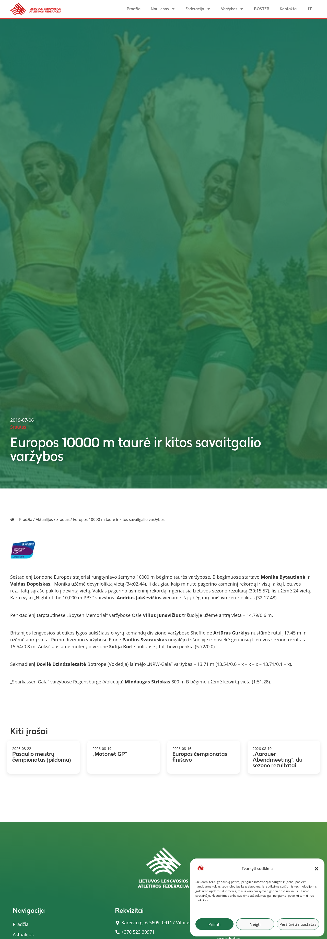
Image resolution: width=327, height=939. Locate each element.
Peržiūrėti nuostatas (297, 924)
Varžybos (229, 8)
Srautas (62, 519)
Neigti (255, 924)
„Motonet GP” (109, 753)
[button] (316, 868)
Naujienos (160, 8)
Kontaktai (289, 8)
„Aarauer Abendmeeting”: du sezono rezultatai (277, 759)
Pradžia (134, 8)
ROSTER (262, 8)
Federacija (194, 8)
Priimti (214, 924)
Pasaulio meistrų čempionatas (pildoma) (41, 756)
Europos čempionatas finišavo (199, 756)
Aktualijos (44, 519)
